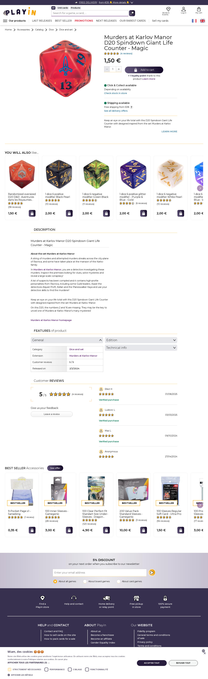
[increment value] (118, 69)
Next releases (106, 20)
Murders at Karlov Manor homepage (51, 320)
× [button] (204, 653)
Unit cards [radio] (63, 8)
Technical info (116, 348)
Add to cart (147, 69)
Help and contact (73, 604)
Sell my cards (160, 20)
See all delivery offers (116, 110)
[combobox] (204, 650)
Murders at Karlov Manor (47, 269)
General (38, 340)
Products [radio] (75, 8)
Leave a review (52, 414)
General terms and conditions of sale (153, 637)
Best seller (63, 20)
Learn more (148, 79)
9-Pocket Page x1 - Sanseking (19, 512)
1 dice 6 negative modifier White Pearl (169, 195)
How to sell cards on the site (60, 635)
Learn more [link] (169, 131)
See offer (55, 468)
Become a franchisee (102, 635)
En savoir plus (61, 659)
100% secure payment (165, 605)
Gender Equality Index (103, 642)
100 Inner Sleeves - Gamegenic (56, 512)
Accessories (23, 29)
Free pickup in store (136, 605)
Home (8, 29)
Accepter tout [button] (152, 663)
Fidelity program (146, 631)
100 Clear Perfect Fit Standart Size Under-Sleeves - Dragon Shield (95, 514)
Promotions (84, 20)
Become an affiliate (101, 638)
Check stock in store (115, 93)
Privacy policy (145, 642)
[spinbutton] (113, 69)
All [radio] (53, 8)
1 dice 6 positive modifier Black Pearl (57, 195)
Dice (51, 29)
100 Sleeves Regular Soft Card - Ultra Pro (169, 512)
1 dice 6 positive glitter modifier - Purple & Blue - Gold (133, 197)
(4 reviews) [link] (126, 53)
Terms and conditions (149, 645)
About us (96, 631)
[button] (70, 662)
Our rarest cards (133, 20)
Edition (111, 340)
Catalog (39, 29)
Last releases (42, 20)
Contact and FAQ (53, 631)
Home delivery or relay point (107, 605)
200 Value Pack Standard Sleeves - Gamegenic (131, 514)
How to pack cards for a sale (59, 638)
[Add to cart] (32, 213)
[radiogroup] (93, 8)
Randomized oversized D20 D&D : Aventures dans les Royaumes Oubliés (22, 197)
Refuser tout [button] (183, 663)
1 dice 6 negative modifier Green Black (95, 195)
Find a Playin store (42, 605)
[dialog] (104, 663)
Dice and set (66, 29)
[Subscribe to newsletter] (151, 572)
